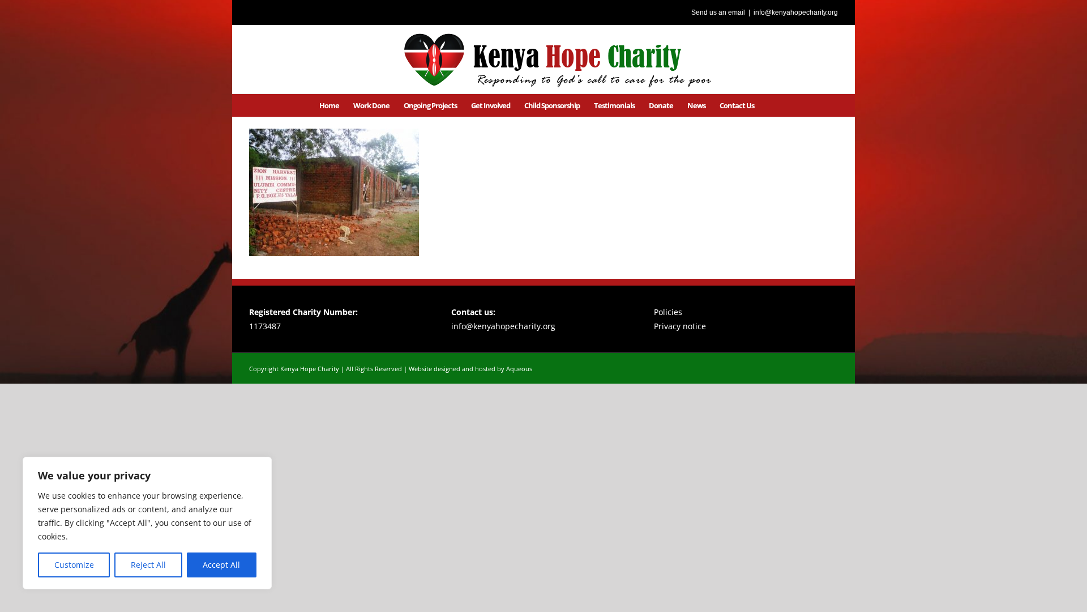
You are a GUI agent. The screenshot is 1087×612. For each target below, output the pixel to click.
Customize (74, 564)
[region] (147, 523)
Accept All (221, 564)
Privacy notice (680, 326)
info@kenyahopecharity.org (796, 12)
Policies (668, 312)
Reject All (148, 564)
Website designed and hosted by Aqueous (470, 368)
